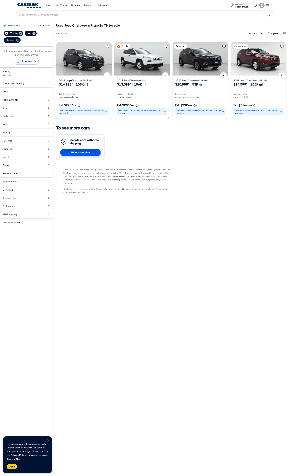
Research (89, 5)
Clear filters (44, 25)
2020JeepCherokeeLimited (191, 80)
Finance (75, 5)
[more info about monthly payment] (78, 105)
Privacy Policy (18, 455)
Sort (256, 33)
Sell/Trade (61, 5)
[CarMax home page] (29, 5)
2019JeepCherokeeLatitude (250, 80)
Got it (12, 466)
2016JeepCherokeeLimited (75, 80)
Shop (48, 5)
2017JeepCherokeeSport (132, 80)
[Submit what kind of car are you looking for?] (268, 14)
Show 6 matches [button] (80, 152)
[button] (13, 33)
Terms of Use (13, 458)
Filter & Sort (14, 25)
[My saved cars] (255, 5)
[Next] (108, 59)
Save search (28, 61)
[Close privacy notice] (48, 440)
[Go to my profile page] (265, 5)
